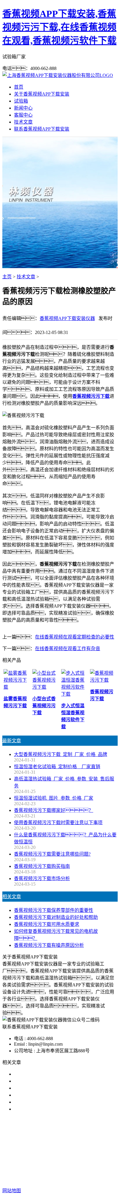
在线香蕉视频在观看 (86, 1146)
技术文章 (23, 121)
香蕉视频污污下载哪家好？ (51, 1074)
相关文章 (11, 896)
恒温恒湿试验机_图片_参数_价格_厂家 (53, 798)
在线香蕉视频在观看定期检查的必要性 (74, 636)
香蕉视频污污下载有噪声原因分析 (49, 945)
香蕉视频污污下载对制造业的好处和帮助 (56, 917)
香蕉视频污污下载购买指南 (42, 866)
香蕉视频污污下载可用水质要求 (46, 924)
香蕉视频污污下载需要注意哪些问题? (52, 854)
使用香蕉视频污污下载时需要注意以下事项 (58, 822)
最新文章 (11, 740)
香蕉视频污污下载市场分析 (42, 878)
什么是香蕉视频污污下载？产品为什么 (63, 1081)
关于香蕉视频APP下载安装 (41, 94)
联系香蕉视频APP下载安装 (41, 128)
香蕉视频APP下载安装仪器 (67, 318)
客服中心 (23, 114)
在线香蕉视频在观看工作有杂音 (67, 648)
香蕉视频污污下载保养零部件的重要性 (53, 910)
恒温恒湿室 (70, 1153)
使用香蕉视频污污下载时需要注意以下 (53, 1088)
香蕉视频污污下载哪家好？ (53, 810)
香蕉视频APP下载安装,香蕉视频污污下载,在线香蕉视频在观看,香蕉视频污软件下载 (59, 27)
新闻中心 (23, 107)
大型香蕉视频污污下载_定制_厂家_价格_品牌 (60, 754)
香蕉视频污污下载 (42, 1146)
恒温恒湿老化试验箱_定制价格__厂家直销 (57, 766)
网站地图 (57, 1171)
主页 (7, 276)
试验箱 (21, 101)
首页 (18, 87)
